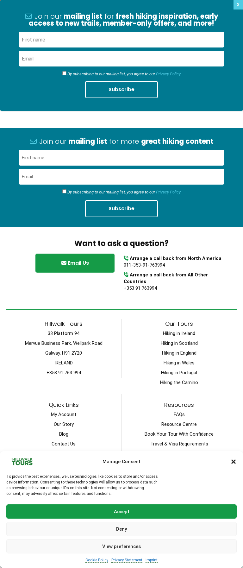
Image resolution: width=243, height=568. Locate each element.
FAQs (179, 414)
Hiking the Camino (179, 382)
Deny (121, 529)
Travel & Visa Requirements (179, 444)
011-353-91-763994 (144, 265)
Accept (121, 511)
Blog (63, 434)
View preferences (121, 546)
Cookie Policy (96, 560)
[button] (233, 461)
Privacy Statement (126, 560)
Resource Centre (179, 424)
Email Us (77, 263)
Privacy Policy (168, 192)
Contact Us (64, 444)
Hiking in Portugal (179, 373)
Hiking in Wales (179, 363)
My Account (63, 414)
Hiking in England (179, 353)
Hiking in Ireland (179, 333)
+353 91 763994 (140, 288)
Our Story (64, 424)
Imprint (152, 560)
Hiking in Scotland (179, 343)
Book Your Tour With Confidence (179, 434)
